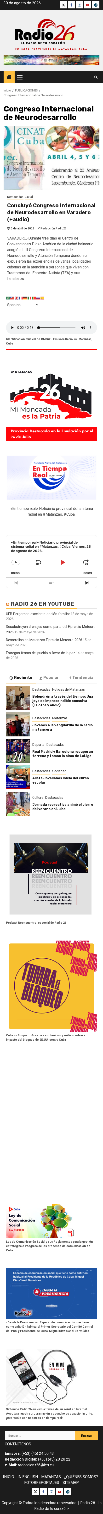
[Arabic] (8, 297)
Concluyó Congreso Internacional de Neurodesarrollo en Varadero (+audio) (51, 212)
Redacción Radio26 (53, 228)
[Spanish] (42, 297)
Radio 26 (87, 1503)
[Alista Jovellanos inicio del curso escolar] (18, 777)
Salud (29, 197)
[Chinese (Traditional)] (12, 297)
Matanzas (60, 718)
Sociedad (59, 771)
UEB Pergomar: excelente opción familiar (38, 614)
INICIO (8, 1477)
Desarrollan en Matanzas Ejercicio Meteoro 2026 (44, 640)
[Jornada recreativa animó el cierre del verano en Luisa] (18, 804)
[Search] (96, 77)
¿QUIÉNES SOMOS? (81, 1477)
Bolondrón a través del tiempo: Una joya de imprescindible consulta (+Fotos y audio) (62, 701)
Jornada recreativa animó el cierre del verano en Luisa (62, 807)
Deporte (38, 745)
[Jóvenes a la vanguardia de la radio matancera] (18, 724)
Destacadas (15, 197)
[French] (21, 297)
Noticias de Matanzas (68, 689)
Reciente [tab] (23, 677)
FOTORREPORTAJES (41, 1482)
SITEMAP (71, 1482)
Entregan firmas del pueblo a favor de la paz (40, 653)
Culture (37, 797)
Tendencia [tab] (82, 677)
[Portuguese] (34, 297)
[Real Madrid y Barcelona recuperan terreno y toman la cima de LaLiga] (18, 751)
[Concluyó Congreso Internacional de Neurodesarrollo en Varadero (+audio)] (51, 158)
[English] (17, 297)
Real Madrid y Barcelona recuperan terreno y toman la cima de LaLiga (62, 754)
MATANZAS (51, 1477)
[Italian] (30, 297)
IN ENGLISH (27, 1477)
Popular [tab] (51, 677)
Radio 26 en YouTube (42, 604)
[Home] (9, 77)
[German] (25, 297)
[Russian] (38, 297)
